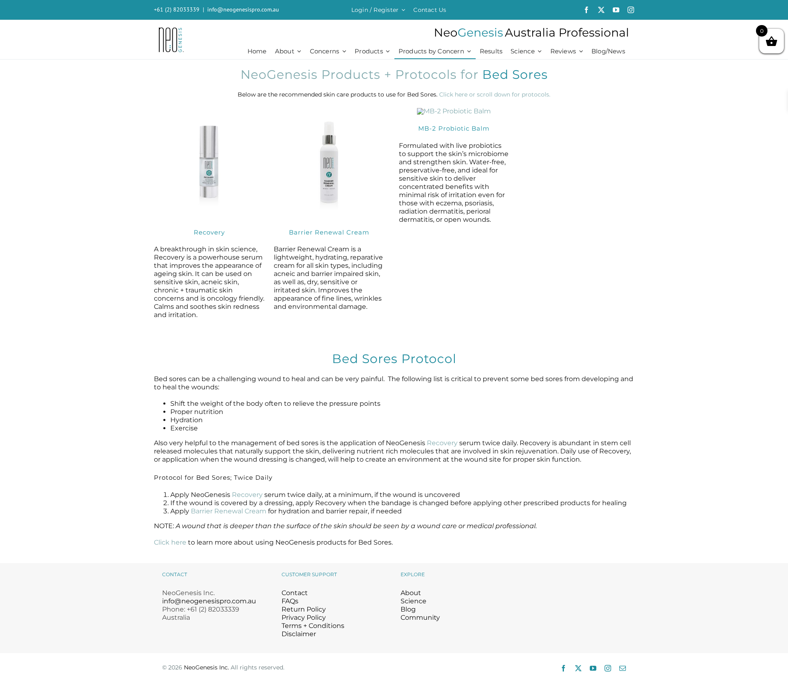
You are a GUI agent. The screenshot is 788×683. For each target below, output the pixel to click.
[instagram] (631, 10)
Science (413, 601)
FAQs (290, 601)
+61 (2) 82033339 (176, 9)
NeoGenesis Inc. (206, 667)
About (411, 593)
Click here (170, 542)
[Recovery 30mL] (209, 111)
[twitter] (601, 10)
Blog (408, 609)
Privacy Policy (304, 617)
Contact (295, 593)
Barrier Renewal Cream (228, 511)
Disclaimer (299, 634)
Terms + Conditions (313, 626)
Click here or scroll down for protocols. (494, 94)
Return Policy (304, 609)
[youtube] (616, 10)
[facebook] (586, 10)
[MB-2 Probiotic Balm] (454, 111)
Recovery (442, 443)
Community (420, 617)
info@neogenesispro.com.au (243, 9)
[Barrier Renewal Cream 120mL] (329, 111)
